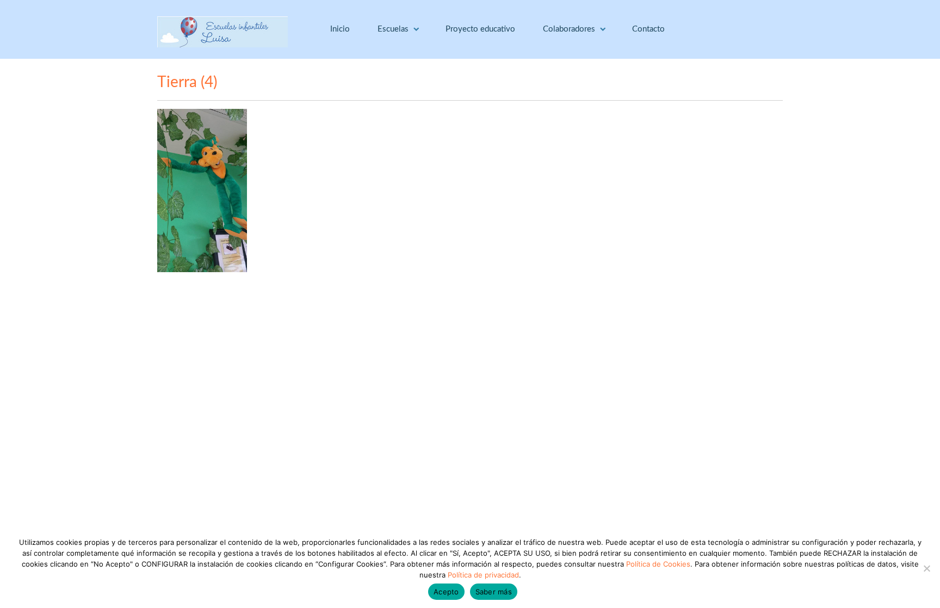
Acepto (446, 591)
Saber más (493, 591)
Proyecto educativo (480, 29)
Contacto (648, 29)
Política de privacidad (483, 574)
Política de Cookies (658, 564)
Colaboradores (569, 29)
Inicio (340, 29)
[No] (926, 568)
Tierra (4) (187, 82)
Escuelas (393, 29)
